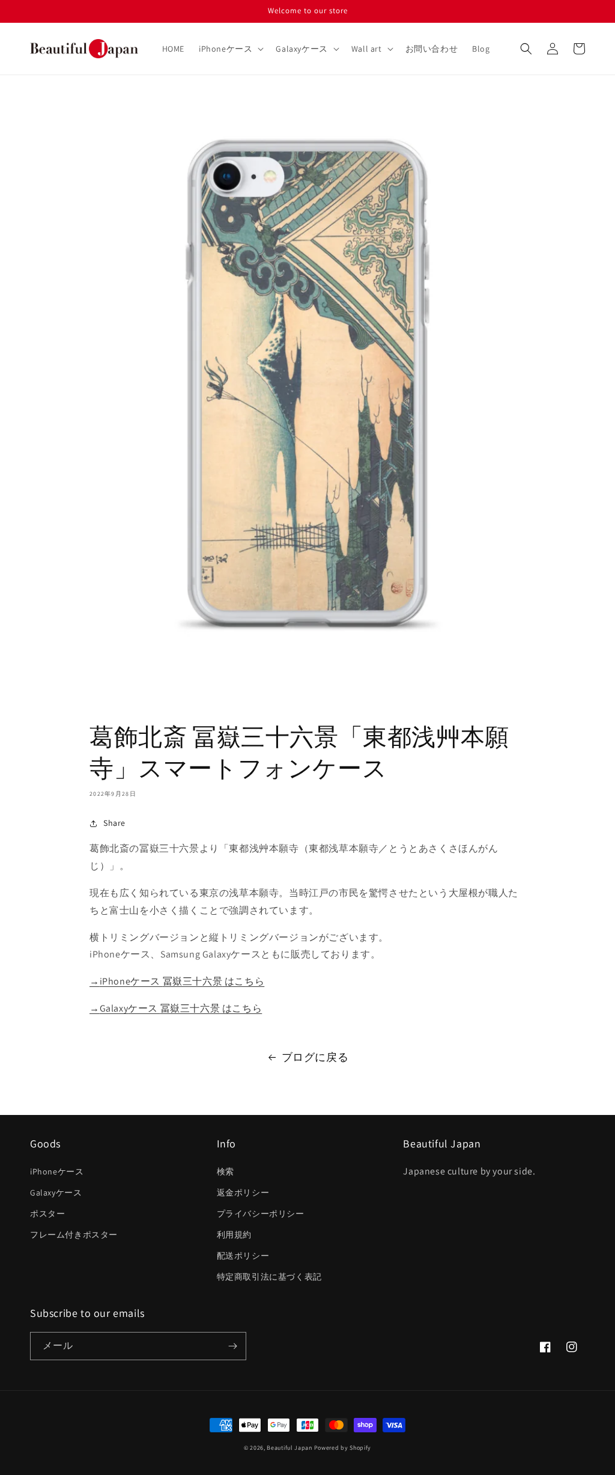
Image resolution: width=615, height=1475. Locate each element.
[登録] (232, 1346)
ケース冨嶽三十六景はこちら (176, 981)
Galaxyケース (56, 1192)
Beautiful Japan (289, 1448)
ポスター (47, 1213)
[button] (230, 48)
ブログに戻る (315, 1057)
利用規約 (234, 1234)
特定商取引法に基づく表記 (269, 1276)
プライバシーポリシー (260, 1213)
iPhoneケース (56, 1171)
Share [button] (114, 822)
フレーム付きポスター (74, 1234)
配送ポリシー (243, 1255)
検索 (225, 1171)
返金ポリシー (243, 1192)
